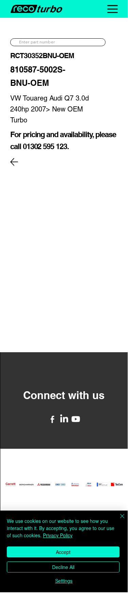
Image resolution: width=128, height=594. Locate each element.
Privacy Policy (58, 535)
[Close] (118, 520)
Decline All (63, 567)
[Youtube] (76, 419)
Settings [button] (64, 580)
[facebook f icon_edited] (53, 419)
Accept (63, 552)
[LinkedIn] (64, 419)
